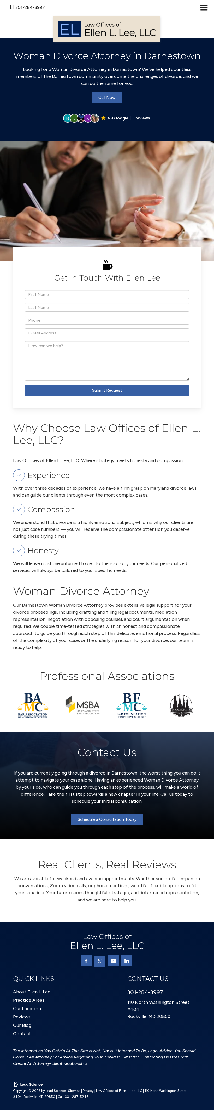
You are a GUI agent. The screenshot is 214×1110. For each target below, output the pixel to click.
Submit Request (107, 390)
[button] (107, 118)
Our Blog (22, 1025)
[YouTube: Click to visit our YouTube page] (113, 960)
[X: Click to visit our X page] (99, 961)
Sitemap (74, 1091)
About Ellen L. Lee (31, 992)
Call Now (107, 97)
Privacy (88, 1091)
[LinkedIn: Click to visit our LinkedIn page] (127, 960)
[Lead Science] (28, 1084)
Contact (22, 1034)
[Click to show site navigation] (204, 8)
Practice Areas (28, 1000)
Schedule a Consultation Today (107, 819)
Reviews (22, 1017)
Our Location (27, 1008)
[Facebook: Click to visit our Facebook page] (86, 960)
